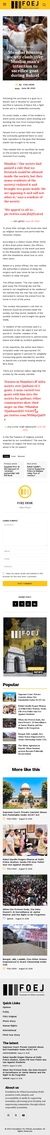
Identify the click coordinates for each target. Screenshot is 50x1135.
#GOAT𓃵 (31, 411)
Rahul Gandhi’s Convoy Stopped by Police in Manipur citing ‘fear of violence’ (36, 471)
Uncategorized (10, 1053)
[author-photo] (4, 818)
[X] (22, 604)
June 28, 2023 (32, 221)
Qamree (10, 919)
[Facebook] (15, 604)
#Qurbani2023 (14, 411)
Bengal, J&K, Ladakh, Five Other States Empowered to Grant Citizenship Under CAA (32, 737)
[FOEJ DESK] (17, 84)
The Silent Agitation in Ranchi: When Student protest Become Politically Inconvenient (30, 749)
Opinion (6, 1078)
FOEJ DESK (28, 84)
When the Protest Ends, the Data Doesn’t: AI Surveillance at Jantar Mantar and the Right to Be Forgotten (32, 723)
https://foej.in (25, 507)
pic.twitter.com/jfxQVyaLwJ (23, 214)
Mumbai (21, 456)
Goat (13, 456)
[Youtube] (23, 1116)
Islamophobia (25, 47)
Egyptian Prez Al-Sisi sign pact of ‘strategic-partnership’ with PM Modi (12, 471)
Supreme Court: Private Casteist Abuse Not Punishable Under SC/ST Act (31, 697)
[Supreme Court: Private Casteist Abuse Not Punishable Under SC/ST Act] (9, 697)
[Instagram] (8, 1116)
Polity (6, 1066)
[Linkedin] (34, 604)
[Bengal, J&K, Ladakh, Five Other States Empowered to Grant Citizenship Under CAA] (9, 736)
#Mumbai (31, 407)
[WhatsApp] (28, 604)
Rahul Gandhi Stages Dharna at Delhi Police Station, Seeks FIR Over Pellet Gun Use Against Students (32, 710)
